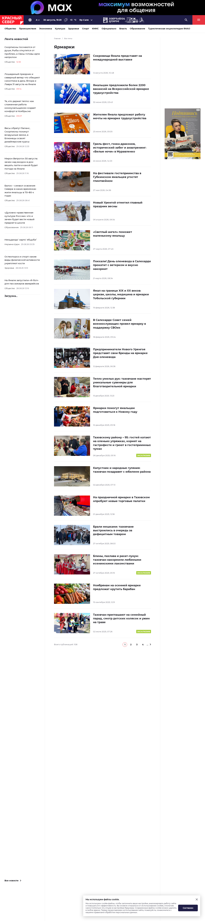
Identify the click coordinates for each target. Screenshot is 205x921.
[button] (125, 644)
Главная (57, 38)
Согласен (188, 908)
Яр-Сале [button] (84, 20)
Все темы (68, 38)
